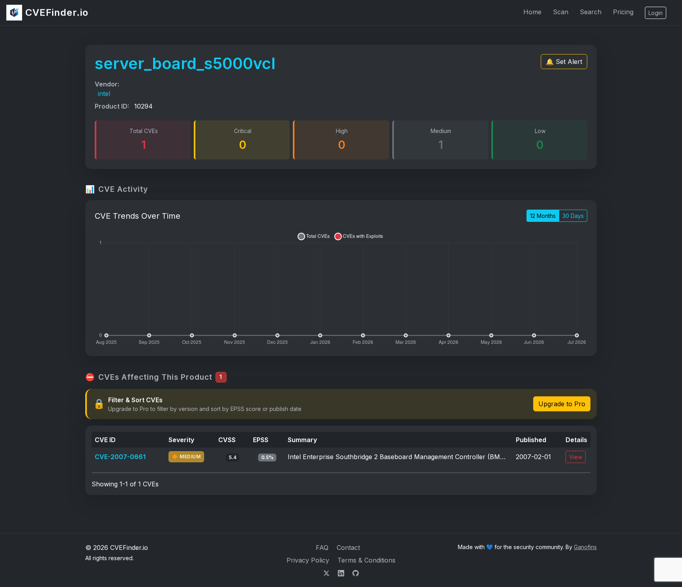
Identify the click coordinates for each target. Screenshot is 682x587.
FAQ (322, 547)
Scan (560, 12)
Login (655, 12)
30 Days (573, 215)
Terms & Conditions (366, 560)
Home (532, 12)
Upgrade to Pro (561, 404)
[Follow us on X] (327, 573)
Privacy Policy (308, 560)
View (575, 457)
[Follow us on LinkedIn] (342, 573)
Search (590, 12)
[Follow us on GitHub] (355, 573)
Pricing (623, 12)
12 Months (543, 215)
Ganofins (585, 547)
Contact (348, 547)
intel (104, 94)
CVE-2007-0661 (120, 457)
